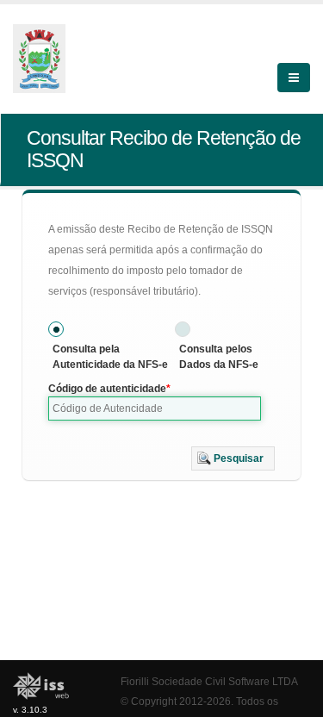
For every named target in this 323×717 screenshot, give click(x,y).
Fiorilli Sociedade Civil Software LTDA (209, 681)
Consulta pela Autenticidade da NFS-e (110, 357)
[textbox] (154, 408)
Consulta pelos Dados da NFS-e (218, 357)
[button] (233, 458)
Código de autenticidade (107, 389)
